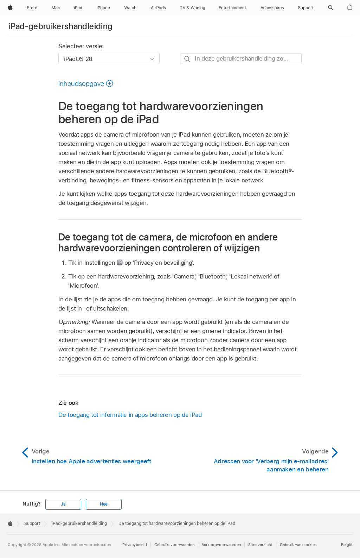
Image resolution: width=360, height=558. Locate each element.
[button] (330, 7)
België (346, 544)
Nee (104, 504)
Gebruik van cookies (298, 544)
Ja (63, 504)
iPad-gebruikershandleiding (60, 26)
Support (32, 523)
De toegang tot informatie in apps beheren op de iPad (129, 414)
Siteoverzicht (260, 544)
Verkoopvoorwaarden (221, 544)
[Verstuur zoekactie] (187, 59)
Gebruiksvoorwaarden (174, 544)
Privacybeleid (134, 544)
